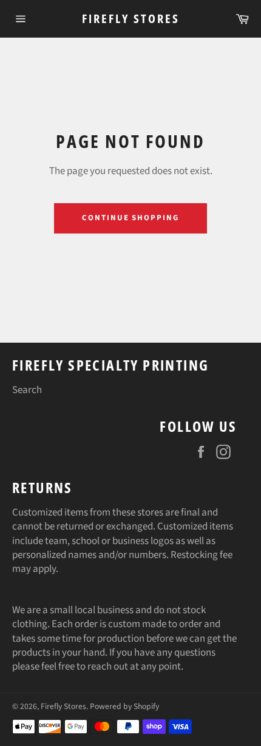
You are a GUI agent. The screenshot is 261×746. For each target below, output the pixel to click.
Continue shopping (130, 217)
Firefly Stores (131, 18)
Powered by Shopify (124, 706)
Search (27, 390)
